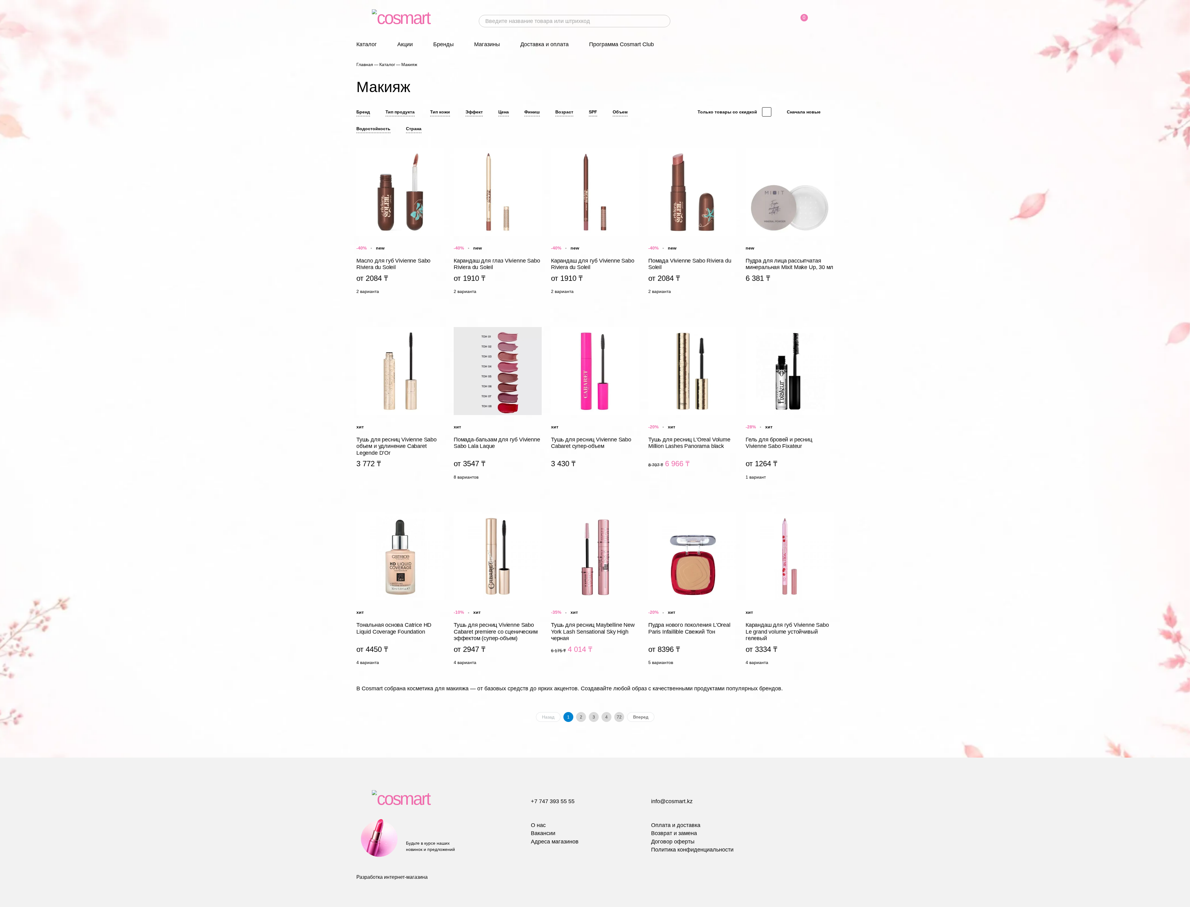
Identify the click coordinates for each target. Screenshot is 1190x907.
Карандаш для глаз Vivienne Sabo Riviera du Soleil (498, 222)
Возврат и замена (674, 833)
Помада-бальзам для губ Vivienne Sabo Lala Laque (498, 405)
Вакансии (543, 833)
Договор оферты (672, 841)
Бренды (443, 44)
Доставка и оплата (544, 44)
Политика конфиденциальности (692, 850)
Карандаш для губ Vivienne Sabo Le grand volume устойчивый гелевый (790, 590)
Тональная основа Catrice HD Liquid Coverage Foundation (400, 590)
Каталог (366, 44)
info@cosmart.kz (672, 801)
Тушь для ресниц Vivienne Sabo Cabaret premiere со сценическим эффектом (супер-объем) (498, 590)
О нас (538, 825)
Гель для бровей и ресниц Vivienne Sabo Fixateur (790, 405)
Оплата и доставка (675, 825)
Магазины (487, 44)
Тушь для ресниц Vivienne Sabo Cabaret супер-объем (595, 405)
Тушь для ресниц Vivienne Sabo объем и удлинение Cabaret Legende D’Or (400, 405)
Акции (405, 44)
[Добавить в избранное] (439, 152)
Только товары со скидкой (727, 111)
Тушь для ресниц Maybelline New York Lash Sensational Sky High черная (595, 590)
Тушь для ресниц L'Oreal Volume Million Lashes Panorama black (692, 405)
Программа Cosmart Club (621, 44)
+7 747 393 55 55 (553, 801)
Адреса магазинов (555, 841)
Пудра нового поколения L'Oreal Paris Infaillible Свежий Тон (692, 590)
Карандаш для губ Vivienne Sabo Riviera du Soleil (595, 222)
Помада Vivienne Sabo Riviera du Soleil (692, 222)
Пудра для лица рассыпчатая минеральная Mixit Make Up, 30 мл (790, 222)
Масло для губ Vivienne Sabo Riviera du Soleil (400, 222)
